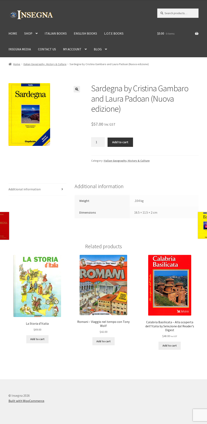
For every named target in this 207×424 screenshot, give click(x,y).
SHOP (28, 33)
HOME (12, 33)
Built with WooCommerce (26, 401)
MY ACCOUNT (72, 49)
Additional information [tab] (24, 189)
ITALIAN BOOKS (56, 33)
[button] (77, 89)
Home (16, 64)
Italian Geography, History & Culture (45, 64)
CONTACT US (47, 49)
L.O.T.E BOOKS (114, 33)
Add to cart (120, 142)
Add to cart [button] (37, 339)
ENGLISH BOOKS (85, 33)
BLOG (98, 49)
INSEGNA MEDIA (19, 49)
